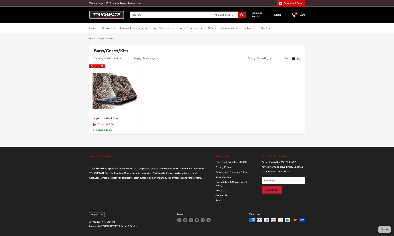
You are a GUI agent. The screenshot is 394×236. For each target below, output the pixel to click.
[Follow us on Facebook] (179, 220)
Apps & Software (189, 28)
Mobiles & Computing (132, 28)
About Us (220, 190)
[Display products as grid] (293, 58)
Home (92, 28)
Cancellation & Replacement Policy (231, 184)
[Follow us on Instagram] (191, 220)
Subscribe (271, 189)
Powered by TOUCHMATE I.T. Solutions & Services (113, 226)
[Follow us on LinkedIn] (208, 220)
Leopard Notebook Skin (105, 118)
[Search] (242, 15)
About (263, 28)
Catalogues (227, 28)
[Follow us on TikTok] (203, 220)
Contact (247, 28)
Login (277, 14)
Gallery (212, 28)
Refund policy (223, 177)
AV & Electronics (162, 28)
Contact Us (221, 195)
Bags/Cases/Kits (106, 38)
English (94, 214)
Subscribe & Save (293, 3)
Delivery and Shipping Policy (231, 172)
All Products (108, 28)
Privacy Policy (223, 167)
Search (219, 200)
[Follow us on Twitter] (185, 220)
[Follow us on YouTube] (197, 220)
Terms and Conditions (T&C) (231, 162)
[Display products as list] (298, 58)
